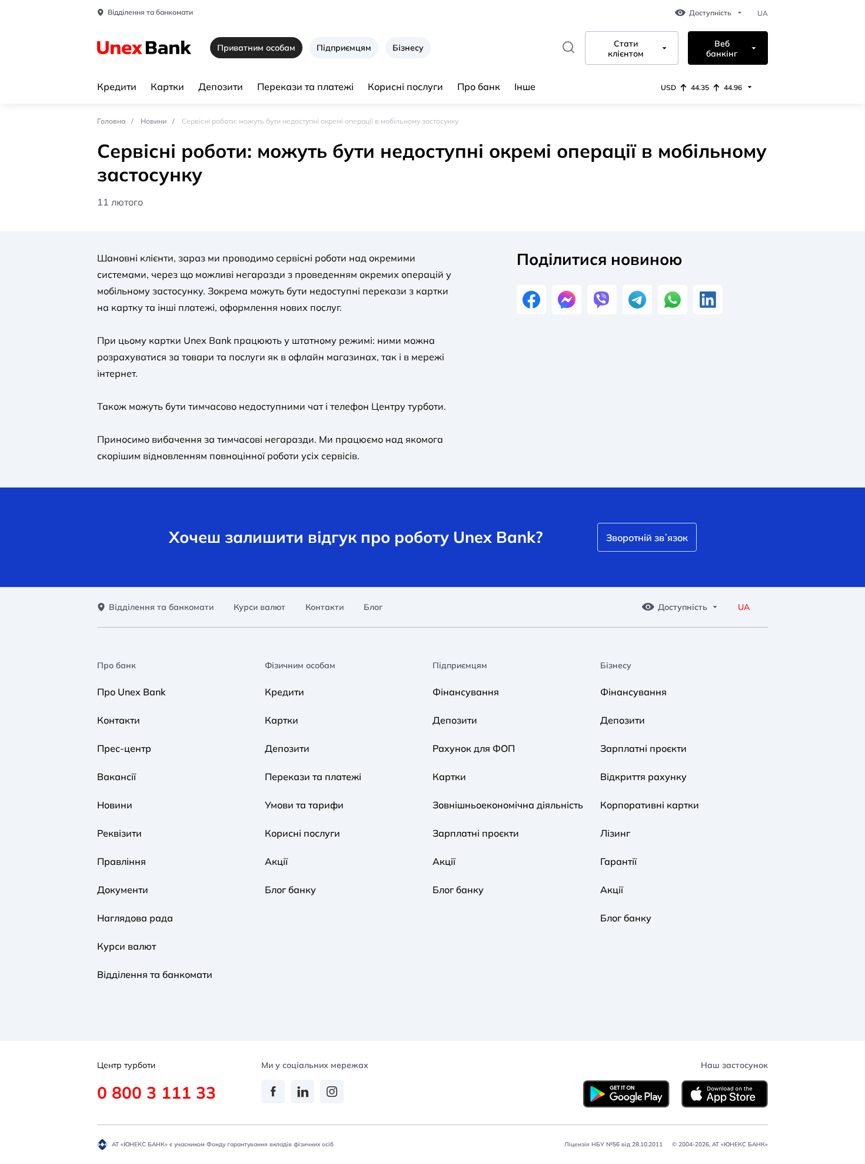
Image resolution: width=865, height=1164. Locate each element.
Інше (524, 86)
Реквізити (119, 833)
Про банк (478, 86)
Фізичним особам (300, 666)
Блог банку (290, 890)
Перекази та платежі (305, 86)
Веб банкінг (721, 49)
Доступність (710, 13)
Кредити (117, 86)
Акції (276, 861)
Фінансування (465, 692)
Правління (121, 861)
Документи (122, 890)
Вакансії (116, 776)
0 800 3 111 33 (156, 1092)
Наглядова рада (135, 918)
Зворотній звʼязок (647, 537)
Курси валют (259, 607)
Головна (111, 121)
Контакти (324, 607)
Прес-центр (124, 748)
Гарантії (618, 861)
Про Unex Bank (131, 692)
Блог (373, 607)
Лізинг (615, 833)
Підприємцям (344, 47)
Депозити (220, 86)
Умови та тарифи (304, 805)
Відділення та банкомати (150, 12)
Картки (167, 86)
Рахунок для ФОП (473, 748)
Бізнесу (408, 47)
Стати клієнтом (626, 49)
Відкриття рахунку (643, 776)
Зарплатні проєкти (475, 833)
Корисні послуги (405, 86)
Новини (154, 121)
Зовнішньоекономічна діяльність (507, 805)
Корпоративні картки (649, 805)
